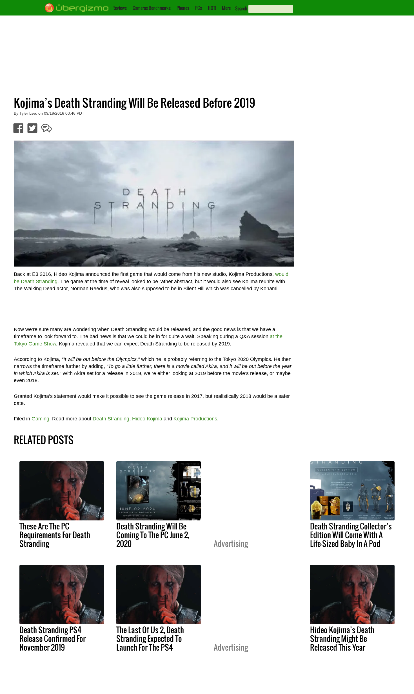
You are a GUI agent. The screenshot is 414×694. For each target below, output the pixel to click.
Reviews (119, 8)
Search (241, 8)
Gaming (40, 419)
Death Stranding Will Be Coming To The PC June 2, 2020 (152, 534)
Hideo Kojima (147, 419)
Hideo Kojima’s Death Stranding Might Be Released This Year (342, 638)
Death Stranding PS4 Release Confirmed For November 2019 (52, 638)
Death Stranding (111, 419)
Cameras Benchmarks (152, 8)
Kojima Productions (195, 419)
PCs (198, 8)
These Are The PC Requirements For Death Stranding (54, 534)
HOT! (212, 8)
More (226, 8)
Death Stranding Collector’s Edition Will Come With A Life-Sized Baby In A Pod (351, 534)
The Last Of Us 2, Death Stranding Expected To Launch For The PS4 (150, 638)
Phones (183, 8)
